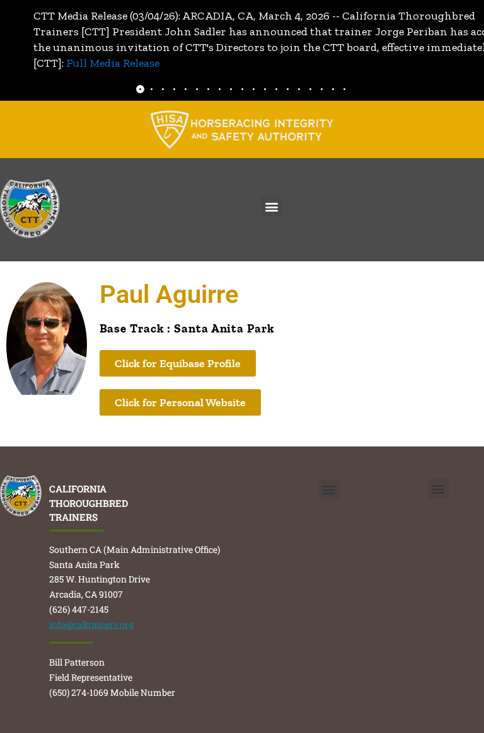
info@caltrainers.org (91, 624)
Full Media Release (112, 63)
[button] (271, 206)
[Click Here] (242, 129)
